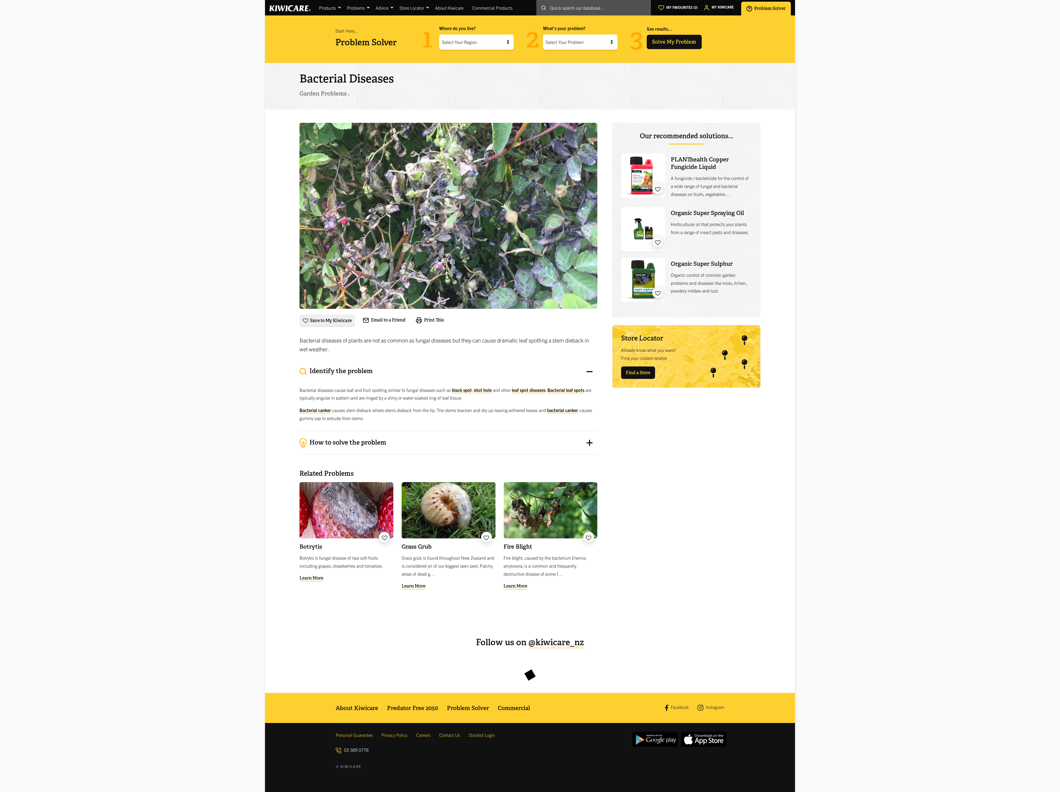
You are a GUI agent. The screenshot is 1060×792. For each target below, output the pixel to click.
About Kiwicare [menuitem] (449, 7)
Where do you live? (457, 28)
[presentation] (448, 396)
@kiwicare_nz (556, 642)
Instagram (714, 707)
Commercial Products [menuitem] (492, 7)
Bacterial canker (315, 410)
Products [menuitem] (327, 7)
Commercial (514, 708)
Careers (423, 735)
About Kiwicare (357, 708)
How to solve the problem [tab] (347, 442)
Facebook (679, 707)
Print (433, 320)
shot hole (483, 390)
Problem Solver (769, 8)
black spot (462, 390)
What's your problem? (564, 28)
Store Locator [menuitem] (411, 7)
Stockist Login (482, 735)
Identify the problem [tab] (340, 371)
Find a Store (638, 373)
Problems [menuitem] (356, 7)
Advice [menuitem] (382, 7)
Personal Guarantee (354, 735)
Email (388, 320)
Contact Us (449, 735)
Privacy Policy (394, 735)
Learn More (311, 578)
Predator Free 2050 (412, 708)
